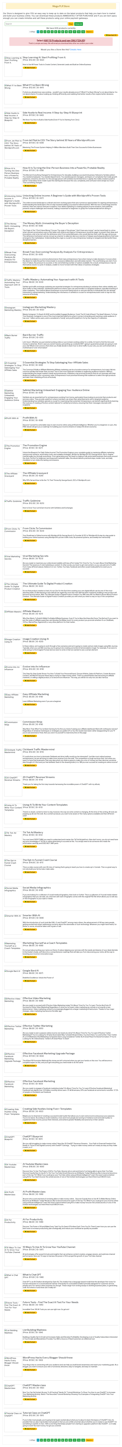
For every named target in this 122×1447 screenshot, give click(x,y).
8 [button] (62, 32)
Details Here (75, 49)
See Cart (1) (112, 35)
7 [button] (59, 32)
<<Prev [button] (32, 32)
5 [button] (52, 32)
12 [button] (79, 32)
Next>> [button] (90, 32)
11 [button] (74, 32)
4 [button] (48, 32)
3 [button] (45, 32)
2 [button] (41, 32)
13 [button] (83, 32)
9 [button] (66, 32)
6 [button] (55, 32)
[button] (71, 24)
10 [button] (70, 32)
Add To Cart (30, 68)
